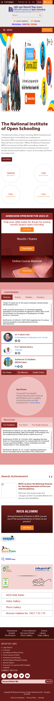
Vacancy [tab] (40, 297)
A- (26, 2)
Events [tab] (18, 297)
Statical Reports (8, 663)
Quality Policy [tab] (38, 372)
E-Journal (6, 650)
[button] (3, 110)
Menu (9, 30)
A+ (33, 2)
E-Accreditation (29, 631)
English (48, 2)
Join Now (27, 230)
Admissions (47, 30)
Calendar (36, 21)
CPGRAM (6, 668)
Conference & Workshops (12, 658)
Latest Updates (22, 21)
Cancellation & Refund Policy (13, 653)
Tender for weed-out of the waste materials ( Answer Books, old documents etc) (25, 304)
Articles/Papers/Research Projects (15, 660)
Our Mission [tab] (23, 372)
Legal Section (7, 647)
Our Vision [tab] (7, 372)
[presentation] (49, 477)
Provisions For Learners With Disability (16, 665)
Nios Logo (27, 9)
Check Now (27, 249)
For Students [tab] (9, 425)
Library (43, 633)
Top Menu (9, 2)
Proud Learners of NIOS (11, 655)
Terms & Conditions (17, 698)
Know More (7, 159)
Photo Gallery (26, 635)
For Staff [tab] (23, 425)
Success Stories (27, 633)
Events (44, 631)
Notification (10, 635)
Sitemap (41, 698)
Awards (12, 633)
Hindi (39, 2)
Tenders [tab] (28, 297)
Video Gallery (43, 635)
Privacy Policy (31, 698)
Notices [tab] (7, 297)
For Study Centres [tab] (40, 425)
